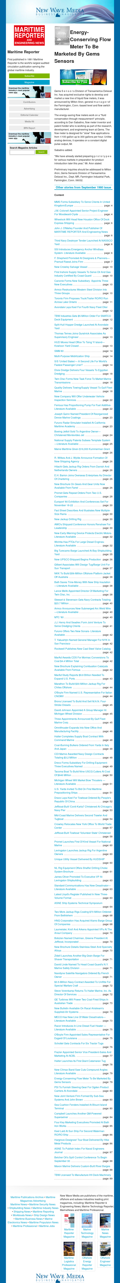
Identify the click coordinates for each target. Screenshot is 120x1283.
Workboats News (22, 1215)
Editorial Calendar (29, 115)
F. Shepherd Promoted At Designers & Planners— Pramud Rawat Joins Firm (82, 259)
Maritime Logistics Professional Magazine (69, 1263)
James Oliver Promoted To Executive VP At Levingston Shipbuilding (78, 878)
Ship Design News (44, 1215)
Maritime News (18, 1204)
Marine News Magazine (105, 1233)
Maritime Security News (42, 1204)
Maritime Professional (25, 1226)
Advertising (29, 108)
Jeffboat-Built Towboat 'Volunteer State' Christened (82, 833)
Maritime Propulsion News (43, 1222)
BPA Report (29, 128)
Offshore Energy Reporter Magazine (87, 1263)
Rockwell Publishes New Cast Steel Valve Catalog (82, 648)
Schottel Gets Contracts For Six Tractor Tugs (78, 1043)
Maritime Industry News (45, 1208)
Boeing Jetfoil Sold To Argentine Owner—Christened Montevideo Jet (77, 433)
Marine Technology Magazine (87, 1233)
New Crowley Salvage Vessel (70, 267)
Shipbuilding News (19, 1208)
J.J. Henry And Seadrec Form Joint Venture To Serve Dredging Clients (80, 624)
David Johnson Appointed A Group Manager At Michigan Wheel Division (80, 711)
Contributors (29, 102)
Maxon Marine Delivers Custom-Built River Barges (82, 1166)
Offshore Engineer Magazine (105, 1261)
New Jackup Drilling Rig (67, 519)
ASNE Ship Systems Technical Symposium (78, 903)
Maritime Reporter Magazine (69, 1233)
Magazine (29, 82)
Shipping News (22, 1211)
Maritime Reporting (43, 1211)
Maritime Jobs (47, 1226)
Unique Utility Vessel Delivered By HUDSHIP (79, 859)
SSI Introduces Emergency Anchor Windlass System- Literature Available (78, 251)
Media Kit (29, 121)
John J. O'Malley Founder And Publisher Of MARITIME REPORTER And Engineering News (81, 230)
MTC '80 (59, 617)
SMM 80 (59, 351)
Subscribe (29, 75)
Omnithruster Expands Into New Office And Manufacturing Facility (78, 729)
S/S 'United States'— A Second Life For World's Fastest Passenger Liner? (80, 363)
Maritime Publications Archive (27, 1197)
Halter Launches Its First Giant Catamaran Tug (80, 1061)
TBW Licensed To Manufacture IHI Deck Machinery (82, 1175)
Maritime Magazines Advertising (37, 1198)
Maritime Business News (29, 1219)
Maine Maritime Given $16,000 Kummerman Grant (82, 449)
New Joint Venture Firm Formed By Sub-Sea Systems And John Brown (79, 1097)
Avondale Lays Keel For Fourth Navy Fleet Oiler (81, 307)
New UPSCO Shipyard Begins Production (77, 559)
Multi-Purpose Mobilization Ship (72, 356)
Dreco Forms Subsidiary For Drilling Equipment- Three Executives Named (81, 764)
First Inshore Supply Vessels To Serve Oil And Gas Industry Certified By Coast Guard (82, 273)
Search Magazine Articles (23, 147)
